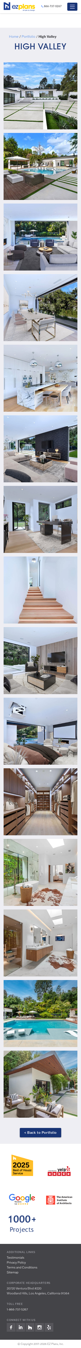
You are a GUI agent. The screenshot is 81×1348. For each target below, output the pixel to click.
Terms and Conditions (22, 1267)
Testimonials (15, 1257)
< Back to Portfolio (40, 1132)
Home (13, 36)
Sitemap (12, 1272)
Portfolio (28, 36)
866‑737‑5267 (53, 6)
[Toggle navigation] (72, 7)
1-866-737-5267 (17, 1309)
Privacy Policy (16, 1262)
